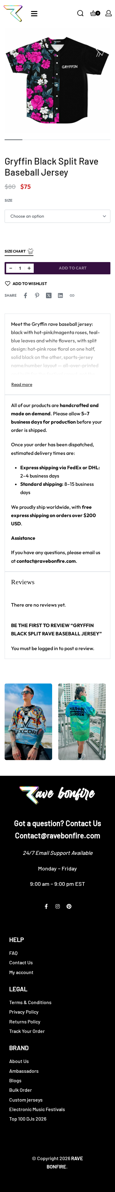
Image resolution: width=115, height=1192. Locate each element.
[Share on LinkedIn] (60, 295)
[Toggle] (22, 384)
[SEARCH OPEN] (80, 13)
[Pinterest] (69, 906)
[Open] (34, 14)
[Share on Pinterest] (37, 295)
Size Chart (15, 251)
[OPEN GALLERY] (57, 80)
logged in (48, 648)
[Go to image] (13, 139)
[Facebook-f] (46, 906)
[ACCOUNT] (108, 13)
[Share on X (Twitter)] (49, 295)
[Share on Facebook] (25, 295)
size (8, 200)
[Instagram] (57, 906)
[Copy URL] (72, 295)
